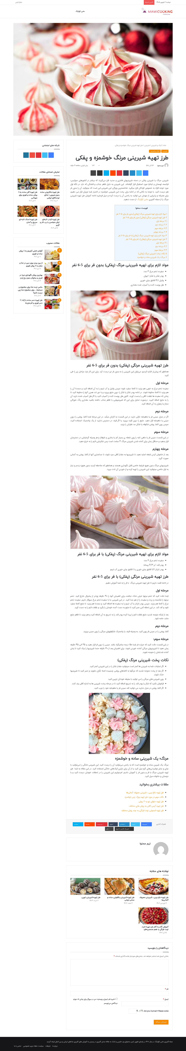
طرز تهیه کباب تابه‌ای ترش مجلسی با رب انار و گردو (50, 222)
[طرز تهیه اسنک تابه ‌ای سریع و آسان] (27, 211)
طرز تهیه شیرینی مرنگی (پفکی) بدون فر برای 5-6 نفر (145, 217)
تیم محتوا (160, 165)
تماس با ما (17, 1046)
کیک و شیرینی (156, 145)
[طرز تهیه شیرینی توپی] (85, 886)
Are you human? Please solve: (155, 1011)
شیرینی (147, 145)
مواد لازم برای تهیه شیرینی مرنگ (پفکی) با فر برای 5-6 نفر (142, 235)
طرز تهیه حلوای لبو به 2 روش (151, 801)
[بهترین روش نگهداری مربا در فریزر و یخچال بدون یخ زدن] (52, 279)
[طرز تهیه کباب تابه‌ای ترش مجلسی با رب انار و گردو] (50, 211)
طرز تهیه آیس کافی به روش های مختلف (146, 806)
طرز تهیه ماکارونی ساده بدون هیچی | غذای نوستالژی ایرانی (50, 195)
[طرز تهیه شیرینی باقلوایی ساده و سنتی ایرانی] (119, 886)
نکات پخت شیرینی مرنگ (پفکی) (152, 253)
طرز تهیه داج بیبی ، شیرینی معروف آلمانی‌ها (145, 793)
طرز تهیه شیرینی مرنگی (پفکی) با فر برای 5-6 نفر (146, 239)
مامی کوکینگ (80, 11)
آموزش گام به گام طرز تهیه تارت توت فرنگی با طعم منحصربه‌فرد (155, 928)
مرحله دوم (161, 224)
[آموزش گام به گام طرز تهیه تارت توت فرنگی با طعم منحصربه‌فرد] (153, 915)
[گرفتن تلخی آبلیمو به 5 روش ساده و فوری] (52, 255)
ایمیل (165, 999)
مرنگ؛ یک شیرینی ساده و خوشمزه (152, 257)
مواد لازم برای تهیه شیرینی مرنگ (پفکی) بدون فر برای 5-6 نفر (141, 214)
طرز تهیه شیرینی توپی (91, 897)
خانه (165, 145)
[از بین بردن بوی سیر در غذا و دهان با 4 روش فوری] (52, 267)
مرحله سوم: (160, 250)
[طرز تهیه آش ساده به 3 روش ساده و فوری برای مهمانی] (27, 184)
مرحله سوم (161, 228)
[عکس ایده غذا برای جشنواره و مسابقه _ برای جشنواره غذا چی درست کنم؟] (52, 291)
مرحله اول (161, 221)
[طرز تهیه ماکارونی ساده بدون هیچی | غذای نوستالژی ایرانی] (50, 184)
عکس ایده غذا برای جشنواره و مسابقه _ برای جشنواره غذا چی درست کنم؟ (30, 290)
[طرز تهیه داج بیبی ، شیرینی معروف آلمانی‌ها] (153, 886)
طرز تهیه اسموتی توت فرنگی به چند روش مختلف (142, 810)
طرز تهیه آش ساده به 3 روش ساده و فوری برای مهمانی (27, 195)
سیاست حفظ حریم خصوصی (33, 1046)
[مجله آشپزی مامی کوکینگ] (157, 11)
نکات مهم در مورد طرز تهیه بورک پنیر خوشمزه (144, 797)
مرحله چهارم (160, 232)
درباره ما (55, 1046)
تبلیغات (48, 1046)
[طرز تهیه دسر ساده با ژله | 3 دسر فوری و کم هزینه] (52, 304)
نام (166, 989)
